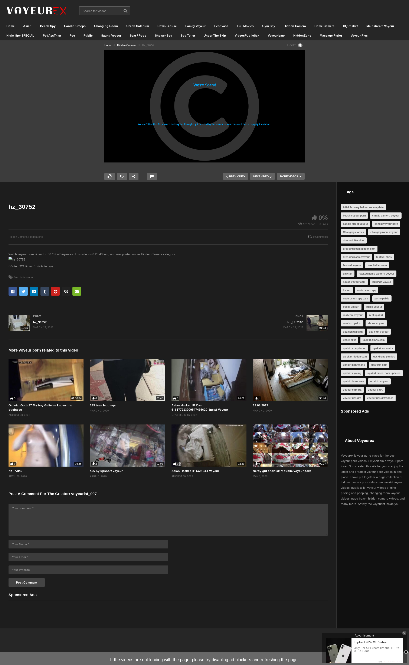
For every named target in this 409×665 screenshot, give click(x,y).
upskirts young (352, 373)
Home (10, 26)
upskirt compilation (354, 348)
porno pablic (381, 298)
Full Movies (245, 26)
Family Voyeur (195, 26)
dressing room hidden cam (359, 248)
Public (88, 35)
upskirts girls (379, 364)
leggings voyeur (381, 282)
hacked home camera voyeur (376, 273)
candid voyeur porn (386, 223)
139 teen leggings (103, 405)
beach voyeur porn (354, 215)
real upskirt (376, 315)
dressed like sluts (353, 240)
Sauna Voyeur (111, 35)
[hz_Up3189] (250, 322)
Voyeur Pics (359, 35)
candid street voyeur (355, 223)
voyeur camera (352, 389)
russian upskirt (352, 323)
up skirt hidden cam (355, 356)
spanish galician (353, 331)
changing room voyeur (384, 232)
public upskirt (351, 306)
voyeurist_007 (84, 494)
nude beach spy (366, 290)
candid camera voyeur (385, 215)
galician (347, 273)
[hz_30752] (46, 380)
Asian (27, 26)
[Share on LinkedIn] (34, 291)
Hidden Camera (295, 26)
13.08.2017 (260, 405)
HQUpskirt (350, 26)
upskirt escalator (383, 348)
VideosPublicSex (247, 35)
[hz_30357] (86, 322)
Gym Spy (268, 26)
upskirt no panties (384, 356)
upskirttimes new (353, 381)
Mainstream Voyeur (380, 26)
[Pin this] (55, 291)
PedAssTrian (52, 35)
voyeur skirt (375, 389)
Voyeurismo (276, 35)
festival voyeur (352, 265)
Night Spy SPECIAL (20, 35)
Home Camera (324, 26)
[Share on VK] (66, 291)
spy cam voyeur (379, 331)
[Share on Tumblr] (44, 291)
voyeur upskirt (352, 398)
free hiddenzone (23, 277)
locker (347, 290)
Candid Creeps (75, 26)
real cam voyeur (353, 315)
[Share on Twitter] (23, 291)
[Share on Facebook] (13, 291)
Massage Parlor (331, 35)
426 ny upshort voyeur (106, 471)
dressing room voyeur (356, 257)
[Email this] (76, 291)
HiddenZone (302, 35)
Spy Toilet (188, 35)
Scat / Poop (138, 35)
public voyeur (374, 306)
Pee (72, 35)
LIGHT (291, 45)
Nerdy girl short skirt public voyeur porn (282, 471)
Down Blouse (167, 26)
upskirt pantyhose (354, 364)
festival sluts (384, 257)
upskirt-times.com (374, 340)
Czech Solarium (137, 26)
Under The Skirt (215, 35)
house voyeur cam (354, 282)
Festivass (221, 26)
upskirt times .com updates (383, 373)
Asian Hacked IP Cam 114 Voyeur (195, 471)
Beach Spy (48, 26)
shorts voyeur (376, 323)
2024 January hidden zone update (363, 207)
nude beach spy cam (355, 298)
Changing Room (106, 26)
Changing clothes (353, 232)
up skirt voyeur (379, 381)
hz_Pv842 (15, 471)
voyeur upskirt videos (380, 398)
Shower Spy (163, 35)
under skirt (349, 340)
